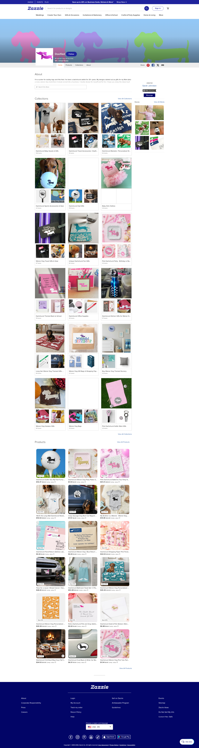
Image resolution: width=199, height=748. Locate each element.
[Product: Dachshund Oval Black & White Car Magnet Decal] (82, 643)
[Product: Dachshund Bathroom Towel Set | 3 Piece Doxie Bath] (82, 571)
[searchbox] (97, 8)
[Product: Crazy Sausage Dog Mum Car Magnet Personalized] (82, 499)
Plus (46, 2)
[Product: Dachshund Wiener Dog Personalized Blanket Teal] (114, 571)
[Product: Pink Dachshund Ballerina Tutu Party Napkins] (114, 463)
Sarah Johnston (149, 85)
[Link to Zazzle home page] (36, 8)
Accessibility (131, 745)
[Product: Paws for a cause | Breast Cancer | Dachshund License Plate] (50, 571)
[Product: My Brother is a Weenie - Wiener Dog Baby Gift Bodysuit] (114, 499)
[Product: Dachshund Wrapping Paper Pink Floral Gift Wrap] (114, 535)
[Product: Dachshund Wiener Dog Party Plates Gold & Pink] (82, 463)
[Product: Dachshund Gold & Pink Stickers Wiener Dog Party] (114, 607)
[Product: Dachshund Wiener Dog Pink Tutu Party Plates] (114, 643)
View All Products (123, 442)
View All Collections (125, 99)
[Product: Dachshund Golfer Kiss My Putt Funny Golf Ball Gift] (50, 463)
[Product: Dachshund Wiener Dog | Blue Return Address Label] (82, 535)
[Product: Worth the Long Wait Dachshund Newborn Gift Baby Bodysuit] (50, 499)
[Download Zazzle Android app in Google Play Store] (124, 737)
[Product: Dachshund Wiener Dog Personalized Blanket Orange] (50, 607)
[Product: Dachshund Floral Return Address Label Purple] (50, 535)
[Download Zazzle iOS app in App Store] (109, 737)
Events (40, 2)
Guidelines (123, 745)
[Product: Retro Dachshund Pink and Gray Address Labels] (82, 607)
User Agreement (103, 745)
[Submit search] (146, 8)
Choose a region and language (97, 723)
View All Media (159, 102)
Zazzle (30, 2)
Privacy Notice (114, 745)
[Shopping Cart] (167, 8)
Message (149, 95)
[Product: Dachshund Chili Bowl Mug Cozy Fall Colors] (50, 643)
